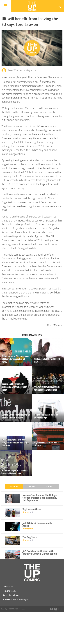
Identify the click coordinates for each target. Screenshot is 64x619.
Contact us (8, 586)
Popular (14, 486)
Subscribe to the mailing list (16, 599)
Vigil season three (32, 509)
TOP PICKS (50, 486)
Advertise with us (11, 595)
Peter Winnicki (15, 70)
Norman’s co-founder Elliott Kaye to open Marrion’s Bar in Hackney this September (40, 498)
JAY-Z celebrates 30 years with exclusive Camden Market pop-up (40, 552)
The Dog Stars (30, 537)
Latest (32, 486)
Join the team (9, 590)
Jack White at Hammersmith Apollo (37, 524)
